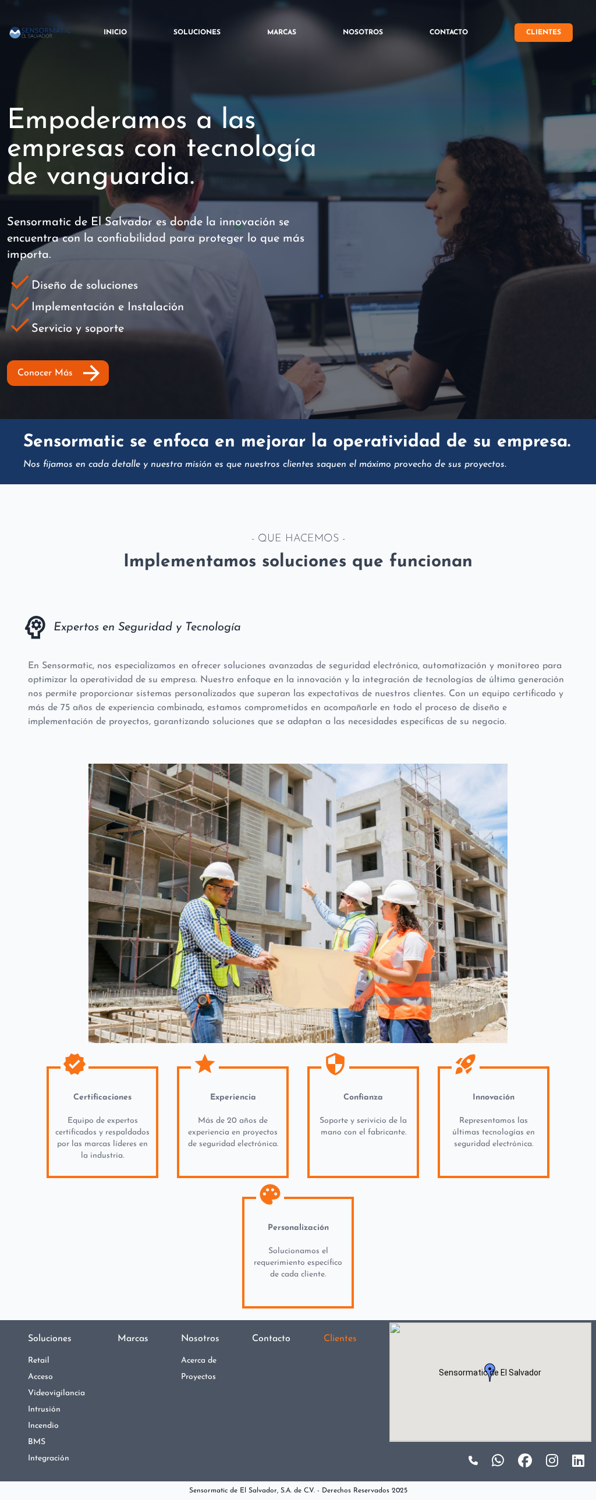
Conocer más (60, 373)
